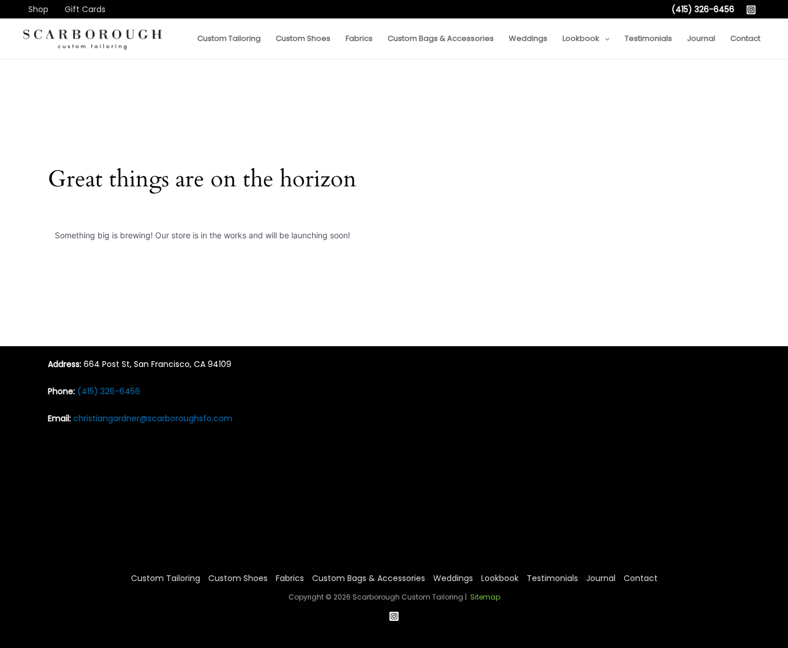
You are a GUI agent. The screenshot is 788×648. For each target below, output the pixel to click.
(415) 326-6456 (702, 9)
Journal (601, 578)
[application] (604, 38)
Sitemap (485, 597)
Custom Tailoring (165, 578)
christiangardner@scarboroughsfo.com (152, 418)
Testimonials (552, 578)
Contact (641, 578)
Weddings (453, 578)
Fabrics (290, 578)
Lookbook (500, 578)
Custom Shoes (238, 578)
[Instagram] (751, 10)
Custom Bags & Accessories (368, 578)
